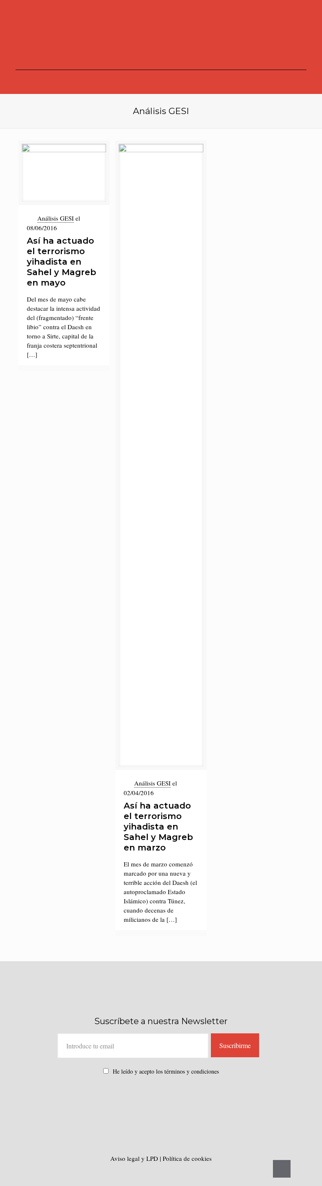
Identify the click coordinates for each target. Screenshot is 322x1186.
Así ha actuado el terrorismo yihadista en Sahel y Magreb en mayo (61, 262)
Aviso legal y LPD (135, 1158)
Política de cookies (187, 1158)
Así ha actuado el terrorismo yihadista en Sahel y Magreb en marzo (158, 827)
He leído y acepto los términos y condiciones (166, 1071)
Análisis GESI (55, 218)
